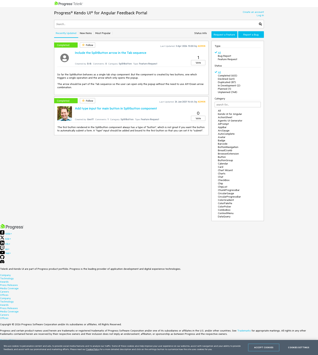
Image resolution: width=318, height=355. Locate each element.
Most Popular (103, 33)
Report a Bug (251, 34)
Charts (221, 173)
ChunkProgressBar (229, 190)
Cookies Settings (298, 347)
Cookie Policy (92, 349)
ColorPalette (225, 203)
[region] (159, 347)
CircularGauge (226, 193)
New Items (86, 33)
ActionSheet (225, 117)
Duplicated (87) (227, 82)
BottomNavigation (228, 147)
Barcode (222, 143)
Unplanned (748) (227, 92)
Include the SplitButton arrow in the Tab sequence (110, 53)
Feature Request (227, 59)
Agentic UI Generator (230, 120)
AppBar (222, 127)
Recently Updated (66, 33)
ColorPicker (224, 206)
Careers (4, 291)
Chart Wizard (225, 170)
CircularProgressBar (229, 196)
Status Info (200, 33)
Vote (198, 62)
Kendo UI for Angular (230, 114)
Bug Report (224, 56)
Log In (260, 15)
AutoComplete (226, 133)
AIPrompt (223, 123)
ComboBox (224, 209)
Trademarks (244, 330)
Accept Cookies (263, 347)
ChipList (222, 186)
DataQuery (224, 216)
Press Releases (9, 285)
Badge (221, 140)
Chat (220, 176)
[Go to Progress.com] (12, 228)
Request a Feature (224, 34)
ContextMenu (226, 213)
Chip (220, 183)
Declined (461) (226, 78)
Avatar (221, 137)
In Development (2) (229, 85)
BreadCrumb (225, 150)
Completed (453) (227, 75)
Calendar (223, 163)
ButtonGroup (225, 160)
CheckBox (223, 180)
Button (222, 157)
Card (220, 166)
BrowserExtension (228, 153)
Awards (4, 281)
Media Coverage (9, 288)
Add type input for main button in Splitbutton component (116, 108)
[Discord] (2, 262)
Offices (4, 295)
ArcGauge (223, 130)
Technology (7, 278)
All (219, 52)
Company (5, 275)
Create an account (253, 12)
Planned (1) (224, 88)
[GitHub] (2, 258)
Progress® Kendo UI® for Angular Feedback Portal (100, 12)
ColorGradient (226, 200)
